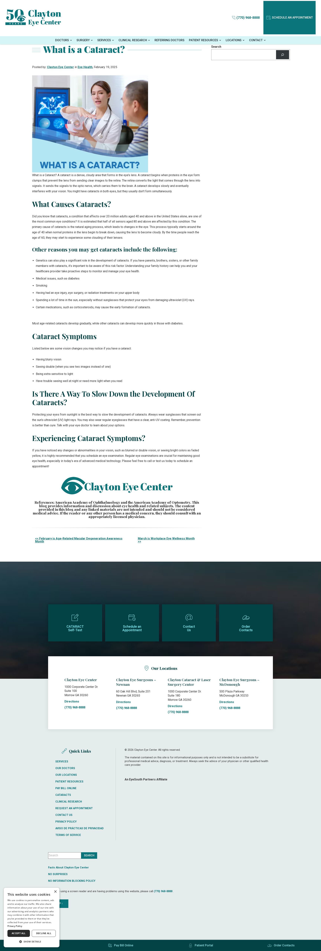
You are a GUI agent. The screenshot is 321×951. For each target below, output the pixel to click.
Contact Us (63, 815)
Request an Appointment (74, 808)
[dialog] (31, 917)
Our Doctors (65, 768)
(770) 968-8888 (74, 707)
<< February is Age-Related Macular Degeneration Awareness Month (78, 540)
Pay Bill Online (66, 788)
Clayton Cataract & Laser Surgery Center (189, 682)
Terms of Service (68, 835)
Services (104, 40)
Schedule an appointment (292, 17)
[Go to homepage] (33, 17)
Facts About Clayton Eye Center (68, 867)
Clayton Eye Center (60, 67)
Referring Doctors (169, 40)
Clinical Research (133, 40)
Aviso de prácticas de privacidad (79, 828)
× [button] (55, 891)
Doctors (62, 40)
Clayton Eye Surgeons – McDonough (239, 682)
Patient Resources (203, 40)
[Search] (282, 54)
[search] (89, 855)
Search (216, 46)
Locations (233, 40)
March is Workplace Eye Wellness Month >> (166, 540)
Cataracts (63, 795)
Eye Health (85, 67)
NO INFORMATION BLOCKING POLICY (71, 881)
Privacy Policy (66, 821)
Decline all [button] (43, 933)
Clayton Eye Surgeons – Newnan (136, 682)
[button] (31, 941)
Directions (71, 701)
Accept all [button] (19, 933)
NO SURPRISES (58, 874)
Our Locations (66, 775)
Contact (256, 40)
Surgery (83, 40)
